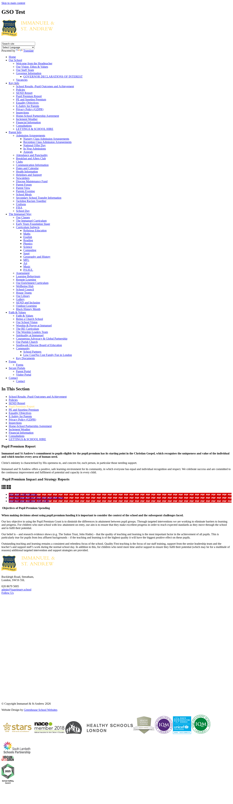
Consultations (24, 125)
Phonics (27, 243)
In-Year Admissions (34, 148)
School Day (23, 210)
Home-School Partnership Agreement (37, 115)
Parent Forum (24, 184)
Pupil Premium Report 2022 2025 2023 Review (36, 497)
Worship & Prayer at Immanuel (34, 325)
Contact (13, 377)
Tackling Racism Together (31, 201)
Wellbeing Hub (24, 286)
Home (12, 56)
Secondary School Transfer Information (38, 197)
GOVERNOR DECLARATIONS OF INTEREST (53, 76)
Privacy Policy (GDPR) (29, 109)
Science (27, 246)
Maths (26, 233)
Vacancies (21, 79)
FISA (19, 207)
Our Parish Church (27, 341)
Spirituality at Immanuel (30, 335)
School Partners (32, 351)
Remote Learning (26, 279)
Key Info (14, 83)
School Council (25, 289)
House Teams (24, 292)
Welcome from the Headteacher (34, 63)
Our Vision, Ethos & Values (32, 66)
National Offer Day (34, 145)
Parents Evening (25, 191)
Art (25, 263)
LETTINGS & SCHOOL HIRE (34, 128)
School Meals (24, 194)
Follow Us (7, 592)
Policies (20, 89)
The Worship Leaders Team (32, 332)
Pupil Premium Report (29, 96)
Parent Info (15, 132)
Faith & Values (17, 312)
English (27, 237)
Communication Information (32, 165)
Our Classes (23, 217)
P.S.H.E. (28, 269)
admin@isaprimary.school (16, 589)
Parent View (23, 187)
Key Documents (25, 358)
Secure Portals (17, 368)
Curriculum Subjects (28, 227)
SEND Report (24, 92)
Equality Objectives (27, 102)
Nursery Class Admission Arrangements (46, 138)
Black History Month (28, 309)
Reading (28, 240)
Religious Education (35, 230)
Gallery (20, 299)
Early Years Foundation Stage (33, 223)
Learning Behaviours (28, 276)
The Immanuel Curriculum (31, 220)
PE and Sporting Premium (31, 99)
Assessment (22, 273)
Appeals (28, 151)
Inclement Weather (26, 119)
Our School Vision (26, 322)
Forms (12, 361)
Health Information (27, 171)
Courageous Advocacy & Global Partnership (41, 338)
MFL (26, 260)
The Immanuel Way (20, 214)
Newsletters (22, 178)
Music (26, 266)
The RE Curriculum (27, 328)
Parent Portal (23, 371)
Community (23, 348)
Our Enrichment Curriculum (32, 282)
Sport (26, 253)
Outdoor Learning (26, 305)
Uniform (21, 204)
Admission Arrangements (30, 135)
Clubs (19, 161)
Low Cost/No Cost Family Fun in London (47, 355)
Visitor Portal (23, 374)
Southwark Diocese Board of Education (39, 345)
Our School (15, 60)
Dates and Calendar (27, 168)
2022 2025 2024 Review (23, 494)
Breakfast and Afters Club (31, 158)
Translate (28, 50)
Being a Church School (29, 318)
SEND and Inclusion (28, 302)
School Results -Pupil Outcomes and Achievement (45, 86)
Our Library (23, 296)
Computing (29, 250)
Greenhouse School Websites (40, 709)
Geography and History (36, 256)
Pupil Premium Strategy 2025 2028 (29, 500)
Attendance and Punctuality (32, 155)
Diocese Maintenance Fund (32, 181)
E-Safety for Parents (27, 106)
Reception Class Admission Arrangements (47, 142)
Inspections (22, 112)
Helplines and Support (29, 174)
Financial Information (28, 122)
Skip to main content (13, 3)
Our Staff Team (25, 70)
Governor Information (28, 73)
